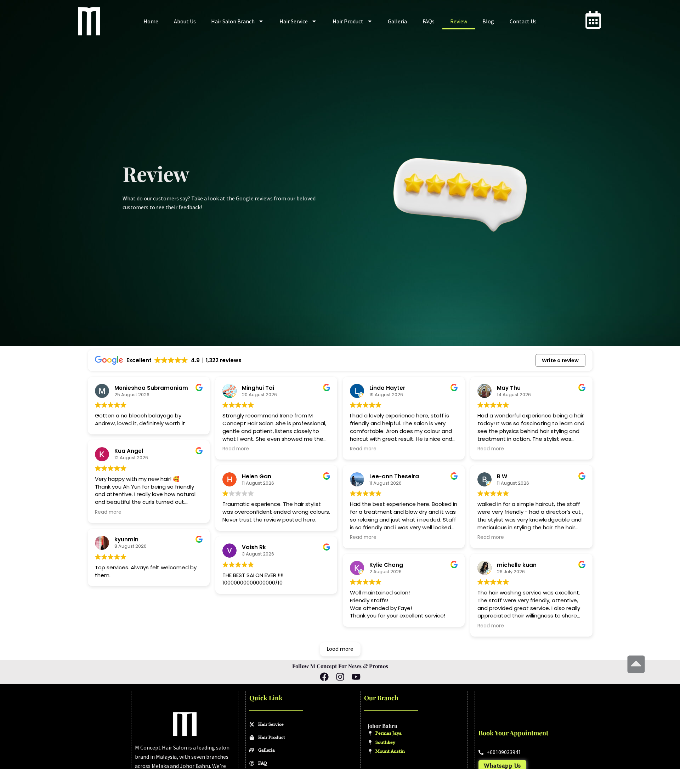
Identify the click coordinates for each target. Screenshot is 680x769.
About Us (185, 21)
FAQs (429, 21)
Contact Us (523, 21)
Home (150, 21)
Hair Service (293, 21)
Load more (340, 649)
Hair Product (348, 21)
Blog (488, 21)
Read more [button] (108, 512)
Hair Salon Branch (233, 21)
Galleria (397, 21)
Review (458, 21)
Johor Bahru (382, 725)
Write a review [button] (560, 360)
